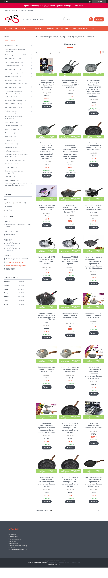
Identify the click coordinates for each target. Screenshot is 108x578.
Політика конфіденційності (72, 563)
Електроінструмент (11, 126)
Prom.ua (64, 561)
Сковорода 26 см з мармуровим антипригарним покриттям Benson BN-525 (46, 481)
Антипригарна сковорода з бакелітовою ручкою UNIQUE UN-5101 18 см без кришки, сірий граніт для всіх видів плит (93, 88)
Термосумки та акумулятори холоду (14, 172)
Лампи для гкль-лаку (12, 104)
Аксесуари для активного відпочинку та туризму (13, 92)
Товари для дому (59, 37)
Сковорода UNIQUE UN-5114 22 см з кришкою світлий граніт (70, 260)
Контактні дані (52, 28)
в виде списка (103, 52)
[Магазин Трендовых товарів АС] (12, 23)
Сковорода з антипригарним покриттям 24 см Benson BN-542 (70, 208)
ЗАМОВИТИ (78, 6)
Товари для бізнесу (11, 107)
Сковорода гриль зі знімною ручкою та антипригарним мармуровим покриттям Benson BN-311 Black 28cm (93, 262)
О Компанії (12, 534)
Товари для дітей (10, 87)
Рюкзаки (8, 176)
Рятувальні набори (11, 147)
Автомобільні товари (12, 62)
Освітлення (8, 96)
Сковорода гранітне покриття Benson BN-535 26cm (70, 369)
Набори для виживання (12, 151)
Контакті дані (13, 537)
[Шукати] (91, 19)
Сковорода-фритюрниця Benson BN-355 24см (93, 425)
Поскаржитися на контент (55, 563)
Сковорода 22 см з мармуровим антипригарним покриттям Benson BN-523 (70, 427)
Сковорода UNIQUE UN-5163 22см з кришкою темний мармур (93, 208)
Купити (47, 106)
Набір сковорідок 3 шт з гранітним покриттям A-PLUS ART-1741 (70, 83)
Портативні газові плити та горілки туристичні (16, 155)
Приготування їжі (78, 37)
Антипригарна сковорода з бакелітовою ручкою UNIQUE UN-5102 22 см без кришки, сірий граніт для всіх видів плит (70, 150)
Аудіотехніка (9, 45)
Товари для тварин (11, 80)
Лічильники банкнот (11, 164)
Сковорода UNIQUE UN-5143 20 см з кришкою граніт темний (70, 316)
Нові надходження (15, 539)
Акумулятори (9, 122)
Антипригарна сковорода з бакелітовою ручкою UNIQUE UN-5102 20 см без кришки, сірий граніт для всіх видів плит (46, 150)
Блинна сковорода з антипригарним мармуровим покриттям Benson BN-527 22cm (93, 481)
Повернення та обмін (80, 28)
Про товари (12, 541)
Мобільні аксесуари (11, 76)
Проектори (8, 133)
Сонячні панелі (10, 144)
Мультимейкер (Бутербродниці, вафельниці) (15, 50)
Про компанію (38, 28)
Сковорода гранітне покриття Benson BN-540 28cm (93, 315)
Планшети (8, 140)
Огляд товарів (13, 543)
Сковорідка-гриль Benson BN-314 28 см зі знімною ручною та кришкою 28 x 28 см (46, 317)
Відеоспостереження (12, 65)
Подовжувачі (9, 167)
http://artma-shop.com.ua (15, 262)
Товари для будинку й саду (13, 100)
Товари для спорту (11, 69)
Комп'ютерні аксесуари (12, 73)
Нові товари (65, 28)
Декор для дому (10, 129)
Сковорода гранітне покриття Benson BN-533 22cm (46, 207)
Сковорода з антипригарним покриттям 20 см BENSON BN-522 (93, 146)
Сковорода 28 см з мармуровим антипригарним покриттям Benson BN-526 (70, 481)
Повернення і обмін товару (18, 545)
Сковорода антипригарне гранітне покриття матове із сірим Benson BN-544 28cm (46, 427)
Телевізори (8, 136)
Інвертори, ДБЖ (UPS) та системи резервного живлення (16, 184)
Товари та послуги (45, 37)
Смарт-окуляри (10, 180)
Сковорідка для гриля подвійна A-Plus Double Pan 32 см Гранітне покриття (46, 84)
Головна (8, 28)
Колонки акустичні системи (14, 84)
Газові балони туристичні (13, 160)
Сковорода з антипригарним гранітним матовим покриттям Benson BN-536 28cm (93, 372)
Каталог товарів (21, 28)
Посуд (69, 37)
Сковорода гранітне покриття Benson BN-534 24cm (46, 369)
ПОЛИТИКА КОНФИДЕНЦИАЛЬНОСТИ (18, 548)
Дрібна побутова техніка (13, 55)
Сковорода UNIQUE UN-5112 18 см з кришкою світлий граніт (46, 260)
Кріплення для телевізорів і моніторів (14, 117)
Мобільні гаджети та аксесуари (11, 112)
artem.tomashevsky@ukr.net (16, 266)
